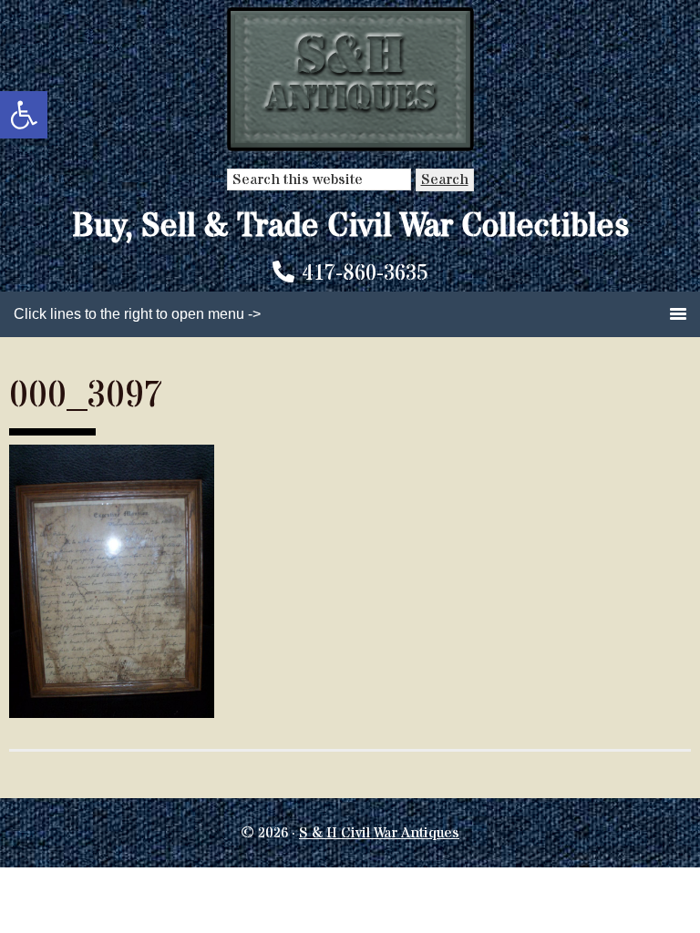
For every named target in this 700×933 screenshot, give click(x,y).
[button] (23, 114)
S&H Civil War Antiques (350, 79)
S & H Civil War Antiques (379, 833)
